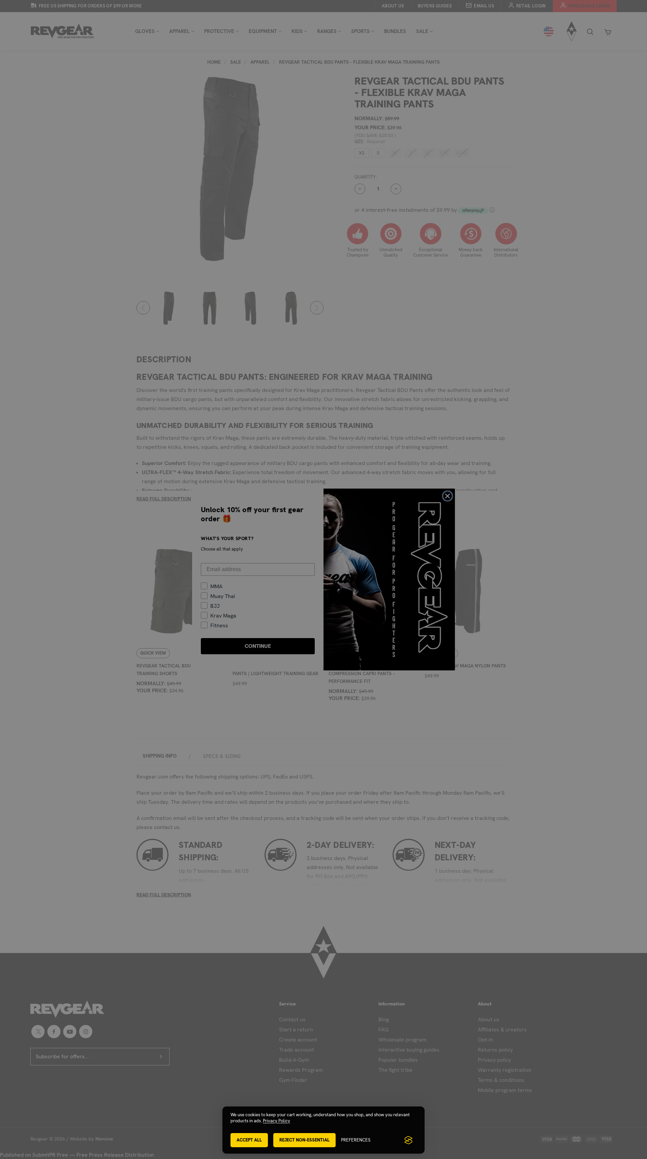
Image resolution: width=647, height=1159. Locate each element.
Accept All (249, 1140)
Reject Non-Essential (304, 1140)
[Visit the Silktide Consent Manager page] (408, 1140)
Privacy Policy (276, 1121)
